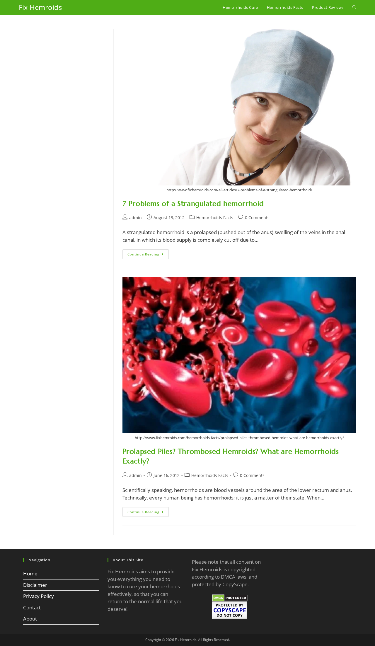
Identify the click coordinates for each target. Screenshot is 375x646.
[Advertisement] (62, 129)
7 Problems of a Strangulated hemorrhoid (193, 203)
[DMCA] (230, 597)
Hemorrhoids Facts (214, 217)
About (30, 618)
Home (30, 573)
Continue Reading (148, 255)
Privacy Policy (38, 596)
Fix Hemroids (40, 7)
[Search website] (354, 7)
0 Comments (257, 217)
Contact (32, 607)
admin (135, 217)
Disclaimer (35, 585)
